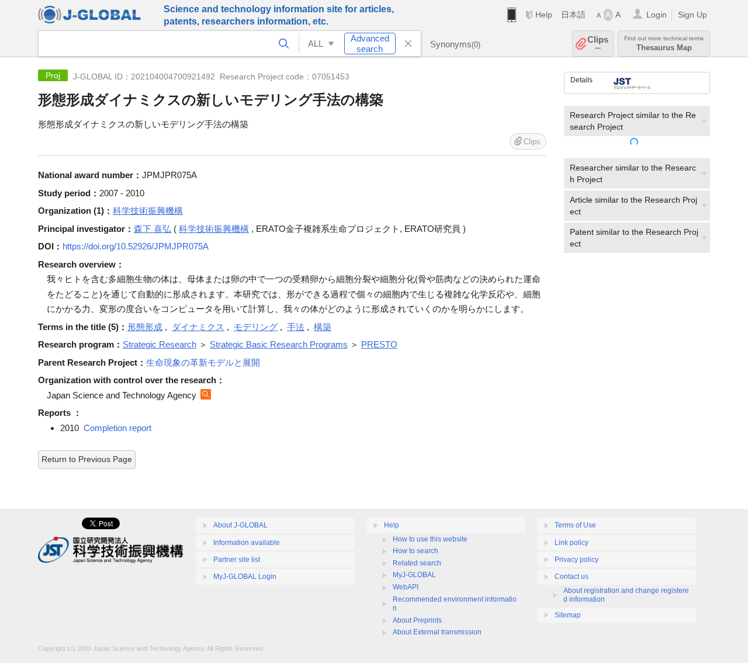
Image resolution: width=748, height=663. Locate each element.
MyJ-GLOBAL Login (244, 576)
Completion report (117, 428)
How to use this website (430, 539)
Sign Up (692, 14)
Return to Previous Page (86, 459)
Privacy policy (576, 560)
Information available (246, 543)
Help (543, 14)
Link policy (571, 543)
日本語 (573, 14)
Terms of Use (575, 525)
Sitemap (568, 615)
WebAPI (405, 587)
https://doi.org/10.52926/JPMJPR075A (136, 246)
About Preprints (417, 620)
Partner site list (236, 560)
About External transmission (437, 632)
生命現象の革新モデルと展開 (203, 362)
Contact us (571, 576)
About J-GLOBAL (240, 525)
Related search (417, 563)
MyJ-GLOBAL (414, 575)
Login (656, 14)
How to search (415, 551)
